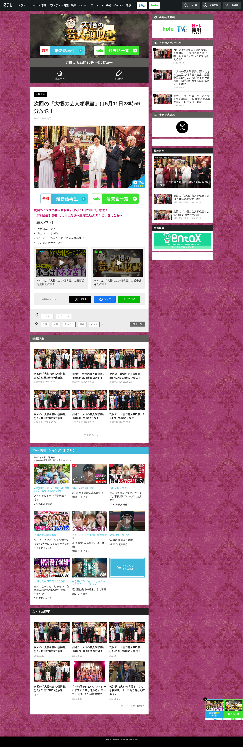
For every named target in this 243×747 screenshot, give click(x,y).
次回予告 (40, 94)
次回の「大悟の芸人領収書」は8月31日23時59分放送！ (51, 688)
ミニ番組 (106, 5)
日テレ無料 (196, 29)
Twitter (182, 127)
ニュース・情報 (37, 5)
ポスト (83, 299)
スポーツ (83, 5)
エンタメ (47, 316)
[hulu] (154, 5)
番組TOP (60, 78)
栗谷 (82, 324)
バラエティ (63, 316)
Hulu (115, 198)
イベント (118, 5)
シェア (107, 299)
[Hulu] (116, 50)
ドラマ (22, 5)
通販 (128, 5)
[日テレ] (8, 5)
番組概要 (119, 78)
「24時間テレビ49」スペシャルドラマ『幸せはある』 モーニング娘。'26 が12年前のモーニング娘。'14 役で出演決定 (89, 690)
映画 (73, 5)
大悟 (56, 324)
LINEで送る (129, 299)
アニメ (95, 5)
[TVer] (142, 5)
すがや (94, 324)
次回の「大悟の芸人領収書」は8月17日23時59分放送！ (51, 649)
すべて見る (88, 434)
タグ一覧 (138, 323)
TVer (64, 198)
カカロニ (69, 324)
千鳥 (45, 324)
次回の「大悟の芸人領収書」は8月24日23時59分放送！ (88, 649)
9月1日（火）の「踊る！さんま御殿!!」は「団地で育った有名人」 (127, 690)
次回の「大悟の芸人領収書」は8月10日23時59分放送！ (126, 649)
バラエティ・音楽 (58, 5)
